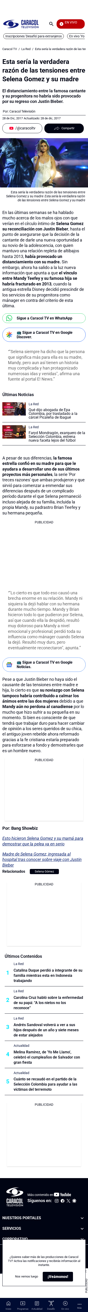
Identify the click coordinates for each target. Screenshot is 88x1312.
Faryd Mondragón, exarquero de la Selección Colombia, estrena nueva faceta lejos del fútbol (57, 437)
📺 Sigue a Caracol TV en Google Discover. (45, 334)
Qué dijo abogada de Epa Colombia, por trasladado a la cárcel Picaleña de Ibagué (53, 414)
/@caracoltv (25, 128)
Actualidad (21, 1045)
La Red (26, 49)
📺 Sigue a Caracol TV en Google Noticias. (45, 664)
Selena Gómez (44, 871)
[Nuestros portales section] (82, 1218)
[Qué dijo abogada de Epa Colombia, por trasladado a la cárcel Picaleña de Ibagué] (14, 409)
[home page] (20, 24)
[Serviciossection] (82, 1228)
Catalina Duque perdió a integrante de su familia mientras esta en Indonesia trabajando (48, 975)
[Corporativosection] (82, 1239)
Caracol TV (9, 49)
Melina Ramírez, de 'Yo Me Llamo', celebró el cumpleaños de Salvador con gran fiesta (47, 1057)
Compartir (67, 128)
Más (79, 1308)
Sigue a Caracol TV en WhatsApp (44, 318)
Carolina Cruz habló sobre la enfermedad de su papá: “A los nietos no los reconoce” (48, 1002)
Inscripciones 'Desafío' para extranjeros (33, 36)
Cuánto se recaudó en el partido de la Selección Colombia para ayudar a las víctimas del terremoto (45, 1084)
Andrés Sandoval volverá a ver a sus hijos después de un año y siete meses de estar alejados (46, 1030)
